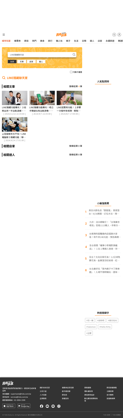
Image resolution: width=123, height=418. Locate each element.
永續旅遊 (110, 40)
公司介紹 (43, 391)
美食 (42, 40)
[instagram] (59, 406)
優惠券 (17, 40)
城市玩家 (6, 40)
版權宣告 (65, 398)
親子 (68, 40)
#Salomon (91, 326)
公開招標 (110, 391)
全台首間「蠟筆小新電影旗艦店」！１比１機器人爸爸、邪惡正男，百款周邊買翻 (104, 247)
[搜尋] (114, 34)
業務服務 (87, 387)
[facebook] (41, 406)
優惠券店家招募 (68, 387)
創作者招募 (66, 391)
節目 (26, 40)
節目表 (64, 395)
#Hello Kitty (105, 326)
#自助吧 (100, 320)
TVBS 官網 (106, 415)
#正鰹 (88, 333)
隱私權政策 (88, 391)
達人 (92, 40)
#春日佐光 (112, 320)
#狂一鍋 (89, 320)
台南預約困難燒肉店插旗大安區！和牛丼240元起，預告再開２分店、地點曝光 (105, 235)
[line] (53, 406)
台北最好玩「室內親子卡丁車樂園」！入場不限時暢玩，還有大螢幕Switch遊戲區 (104, 270)
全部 (12, 61)
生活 (76, 40)
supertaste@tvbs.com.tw (21, 394)
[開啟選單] (4, 34)
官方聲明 (110, 395)
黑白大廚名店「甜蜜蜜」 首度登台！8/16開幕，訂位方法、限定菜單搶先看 (104, 212)
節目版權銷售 (112, 387)
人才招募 (43, 395)
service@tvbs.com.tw (19, 397)
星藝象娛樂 (111, 398)
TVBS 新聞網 (116, 415)
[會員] (119, 34)
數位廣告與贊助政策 (91, 399)
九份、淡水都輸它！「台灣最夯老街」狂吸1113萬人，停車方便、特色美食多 (104, 223)
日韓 (84, 40)
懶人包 (59, 40)
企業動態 (43, 398)
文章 (22, 61)
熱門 (34, 40)
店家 (100, 40)
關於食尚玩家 (45, 387)
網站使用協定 (89, 395)
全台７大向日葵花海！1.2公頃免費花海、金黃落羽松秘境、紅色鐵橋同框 (104, 258)
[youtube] (47, 406)
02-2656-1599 (19, 400)
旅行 (50, 40)
